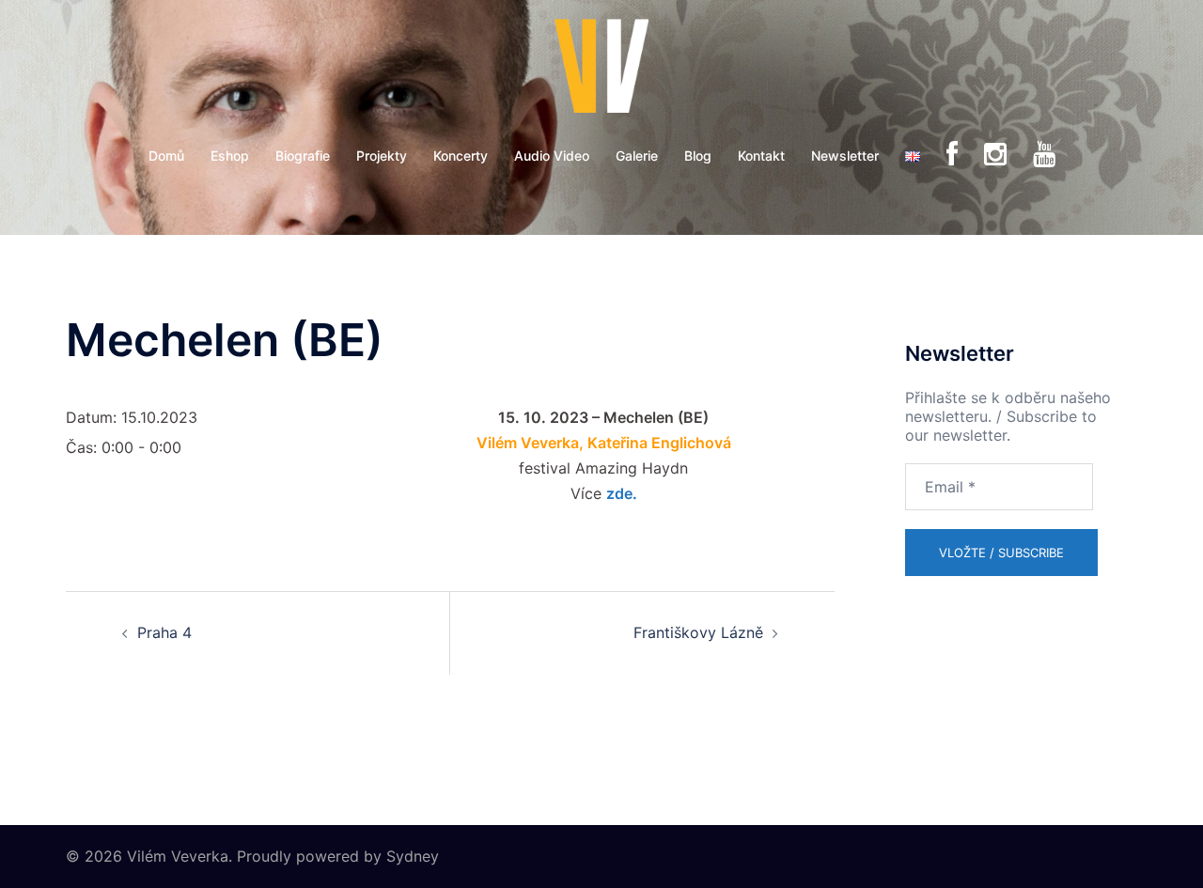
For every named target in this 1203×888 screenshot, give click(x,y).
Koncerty (460, 156)
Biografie (302, 156)
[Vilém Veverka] (601, 71)
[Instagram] (995, 155)
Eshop (230, 156)
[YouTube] (1044, 155)
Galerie (637, 156)
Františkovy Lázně (698, 632)
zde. (621, 493)
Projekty (381, 156)
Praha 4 (164, 632)
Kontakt (761, 156)
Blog (697, 156)
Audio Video (551, 156)
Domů (166, 156)
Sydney (412, 856)
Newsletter (845, 156)
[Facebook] (952, 155)
